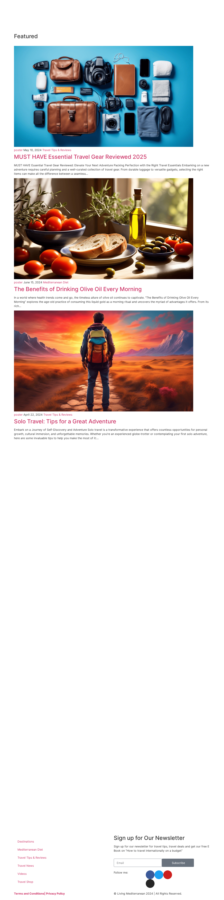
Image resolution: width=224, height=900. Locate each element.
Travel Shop (25, 882)
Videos (22, 873)
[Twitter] (159, 874)
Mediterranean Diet (55, 282)
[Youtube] (167, 874)
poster (18, 150)
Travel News (26, 865)
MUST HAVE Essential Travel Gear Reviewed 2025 (80, 156)
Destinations (26, 841)
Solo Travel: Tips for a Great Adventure (65, 421)
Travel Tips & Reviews (56, 150)
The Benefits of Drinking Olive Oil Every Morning (78, 289)
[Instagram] (150, 883)
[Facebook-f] (150, 874)
